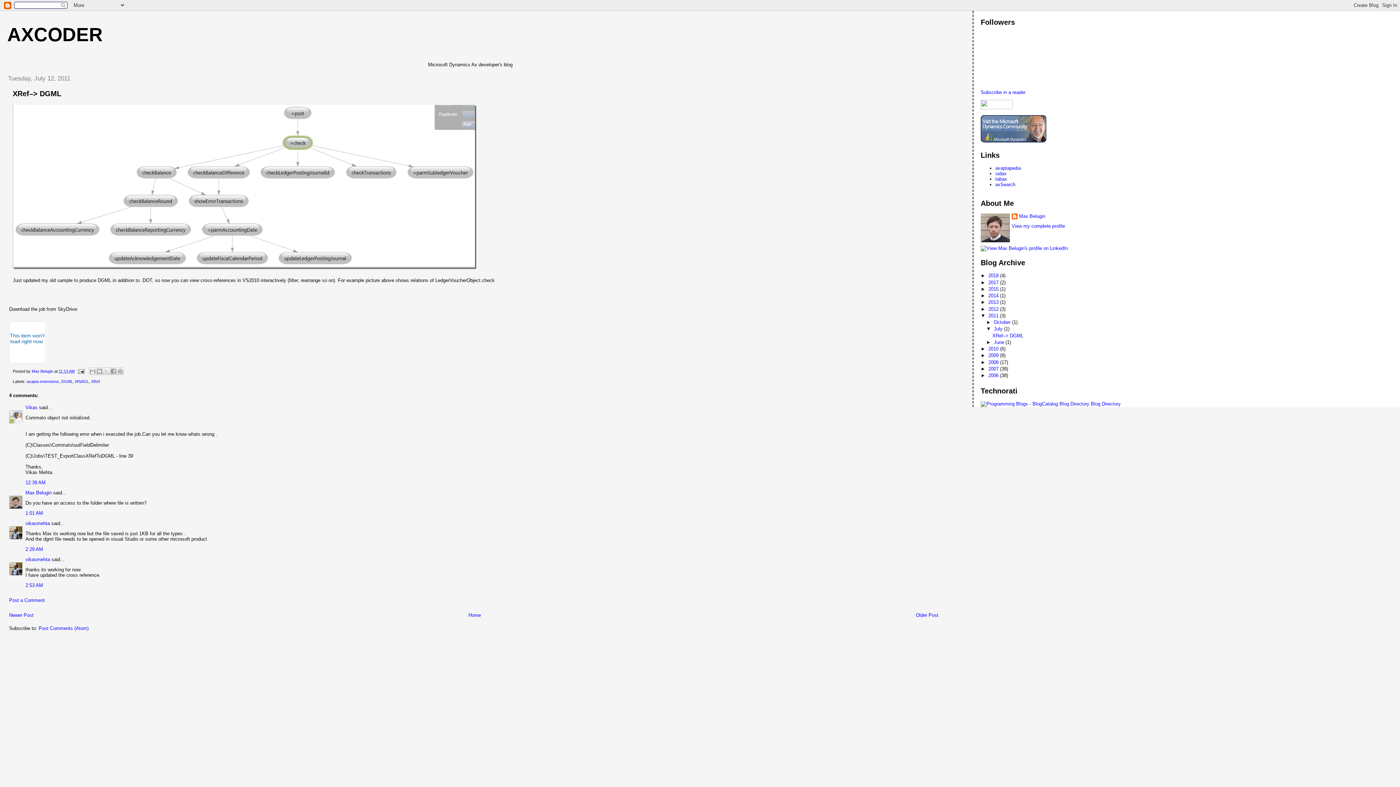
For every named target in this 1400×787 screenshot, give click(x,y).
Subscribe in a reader (1003, 92)
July (999, 329)
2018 (994, 275)
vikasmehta (38, 523)
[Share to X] (106, 371)
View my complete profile (1038, 226)
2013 (994, 302)
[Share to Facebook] (113, 371)
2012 (994, 309)
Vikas (32, 407)
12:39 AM (36, 482)
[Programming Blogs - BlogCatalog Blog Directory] (1035, 404)
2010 (994, 349)
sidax (1001, 173)
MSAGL (82, 381)
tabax (1001, 179)
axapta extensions (43, 381)
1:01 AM (34, 513)
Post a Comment (27, 600)
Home (474, 615)
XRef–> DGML (1007, 335)
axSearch (1005, 184)
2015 (994, 289)
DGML (67, 381)
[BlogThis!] (99, 371)
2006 (994, 375)
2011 (994, 315)
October (1003, 322)
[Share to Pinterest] (120, 371)
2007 (994, 369)
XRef (95, 381)
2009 (994, 355)
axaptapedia (1008, 168)
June (1000, 342)
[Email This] (92, 371)
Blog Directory (1106, 404)
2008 (994, 362)
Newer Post (21, 615)
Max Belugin (39, 493)
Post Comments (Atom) (64, 628)
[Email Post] (81, 371)
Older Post (927, 615)
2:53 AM (34, 585)
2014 (994, 295)
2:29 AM (34, 549)
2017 (994, 282)
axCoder (55, 34)
